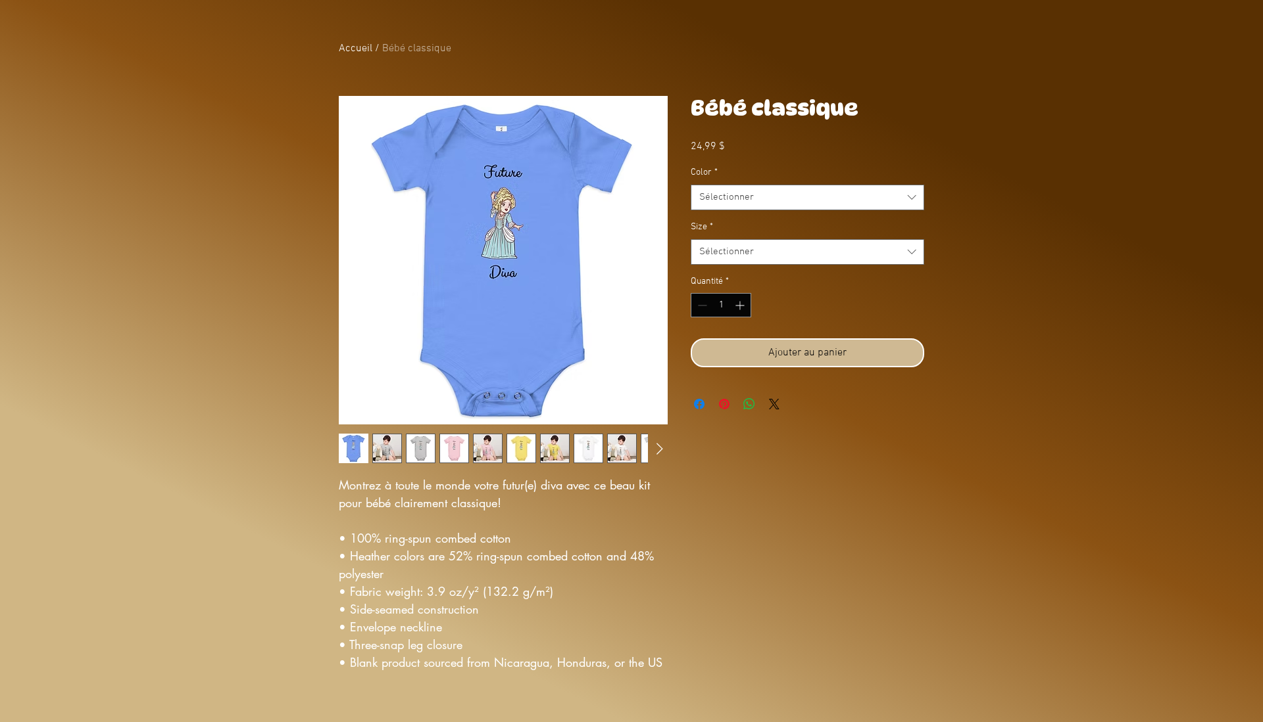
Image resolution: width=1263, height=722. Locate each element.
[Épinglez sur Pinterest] (724, 404)
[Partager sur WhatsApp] (749, 404)
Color (704, 172)
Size (702, 227)
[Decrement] (701, 305)
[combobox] (807, 197)
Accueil (355, 48)
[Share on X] (774, 404)
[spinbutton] (721, 305)
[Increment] (741, 305)
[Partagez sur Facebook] (699, 404)
